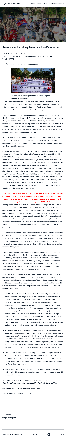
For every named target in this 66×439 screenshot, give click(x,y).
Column (38, 3)
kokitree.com (18, 434)
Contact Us (34, 434)
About (33, 3)
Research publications (55, 3)
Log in (62, 434)
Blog (30, 393)
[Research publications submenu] (63, 3)
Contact (45, 3)
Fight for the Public (11, 3)
